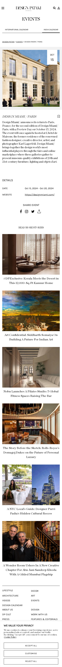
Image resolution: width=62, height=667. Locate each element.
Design (35, 609)
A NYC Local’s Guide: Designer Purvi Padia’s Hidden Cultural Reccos (31, 511)
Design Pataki (8, 42)
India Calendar (51, 29)
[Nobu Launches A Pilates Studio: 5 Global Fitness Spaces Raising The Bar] (31, 367)
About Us (7, 609)
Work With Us (39, 614)
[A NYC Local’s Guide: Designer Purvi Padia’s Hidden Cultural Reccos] (31, 485)
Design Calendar (12, 605)
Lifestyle (7, 590)
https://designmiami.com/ (39, 194)
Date (5, 188)
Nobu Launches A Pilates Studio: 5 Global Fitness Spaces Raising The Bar (31, 393)
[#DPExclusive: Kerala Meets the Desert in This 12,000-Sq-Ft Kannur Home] (31, 254)
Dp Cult (6, 614)
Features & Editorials (44, 619)
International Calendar (16, 29)
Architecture (10, 596)
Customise (31, 653)
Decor (35, 591)
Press (5, 619)
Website (7, 194)
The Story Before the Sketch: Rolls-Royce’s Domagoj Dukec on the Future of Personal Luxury (31, 453)
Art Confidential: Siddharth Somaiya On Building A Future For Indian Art (31, 337)
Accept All (31, 645)
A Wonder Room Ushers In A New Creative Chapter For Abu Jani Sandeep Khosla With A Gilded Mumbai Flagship (31, 570)
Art (33, 596)
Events (19, 42)
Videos (6, 600)
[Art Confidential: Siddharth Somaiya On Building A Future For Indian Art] (31, 311)
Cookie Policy (10, 637)
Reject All (31, 661)
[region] (31, 644)
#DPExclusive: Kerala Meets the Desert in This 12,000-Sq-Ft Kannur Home (31, 281)
